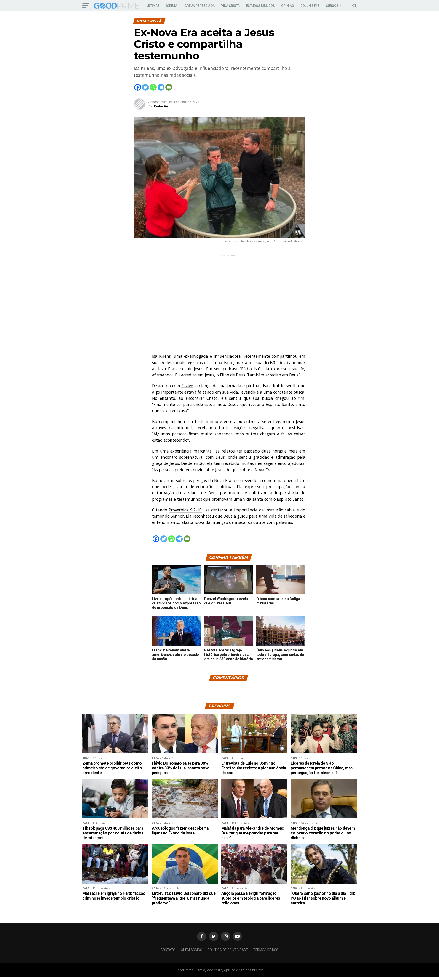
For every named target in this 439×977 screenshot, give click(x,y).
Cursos (332, 6)
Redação (161, 106)
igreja (171, 6)
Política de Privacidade (228, 950)
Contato (168, 950)
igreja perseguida (199, 6)
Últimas (153, 6)
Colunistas (309, 6)
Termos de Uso (265, 950)
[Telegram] (161, 87)
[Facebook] (137, 87)
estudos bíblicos (260, 6)
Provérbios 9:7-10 (185, 510)
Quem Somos (191, 950)
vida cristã (230, 6)
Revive (187, 385)
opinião (287, 6)
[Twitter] (145, 87)
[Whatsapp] (153, 87)
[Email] (168, 87)
